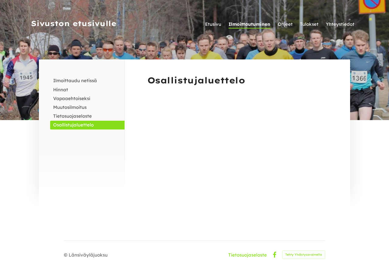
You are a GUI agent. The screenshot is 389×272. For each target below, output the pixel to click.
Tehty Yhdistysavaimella (303, 255)
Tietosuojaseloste (247, 255)
